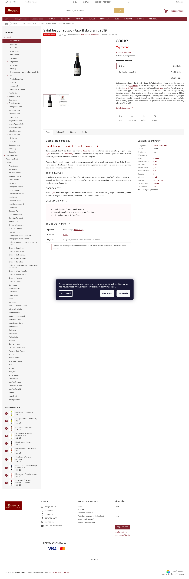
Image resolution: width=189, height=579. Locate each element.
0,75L (154, 168)
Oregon (13, 141)
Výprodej (12, 148)
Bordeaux (13, 48)
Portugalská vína (15, 107)
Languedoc (14, 61)
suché (154, 164)
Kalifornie (13, 138)
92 (153, 174)
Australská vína (15, 127)
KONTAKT (86, 2)
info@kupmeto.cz (51, 506)
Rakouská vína (14, 114)
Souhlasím (123, 293)
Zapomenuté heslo (122, 535)
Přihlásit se (122, 527)
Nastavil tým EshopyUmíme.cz (172, 574)
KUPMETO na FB (51, 518)
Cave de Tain (128, 88)
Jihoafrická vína (15, 131)
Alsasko (13, 82)
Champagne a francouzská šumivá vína (24, 72)
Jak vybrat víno (12, 155)
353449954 (49, 510)
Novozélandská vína (16, 124)
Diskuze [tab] (73, 132)
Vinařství (94, 559)
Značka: (109, 34)
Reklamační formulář (86, 519)
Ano (154, 186)
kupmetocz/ (49, 522)
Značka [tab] (84, 132)
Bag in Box (14, 65)
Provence (13, 58)
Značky (9, 162)
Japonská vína (14, 145)
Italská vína (13, 93)
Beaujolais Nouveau (17, 89)
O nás (75, 2)
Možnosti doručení (123, 53)
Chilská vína (13, 117)
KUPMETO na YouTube (53, 526)
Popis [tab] (48, 132)
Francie (155, 183)
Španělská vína (15, 103)
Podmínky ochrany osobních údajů (91, 516)
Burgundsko (14, 51)
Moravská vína (14, 96)
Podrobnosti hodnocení (90, 35)
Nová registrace (121, 532)
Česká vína (13, 100)
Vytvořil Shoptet (177, 571)
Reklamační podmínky (86, 522)
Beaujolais (14, 44)
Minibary (13, 68)
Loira (11, 75)
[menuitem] (7, 19)
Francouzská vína (15, 41)
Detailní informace (123, 108)
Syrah (160, 88)
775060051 (49, 514)
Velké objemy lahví (17, 79)
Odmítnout (107, 293)
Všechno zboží (12, 159)
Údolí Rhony (14, 54)
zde (113, 286)
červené (155, 158)
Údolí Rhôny (133, 85)
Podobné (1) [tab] (60, 132)
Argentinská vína (15, 120)
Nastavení (66, 293)
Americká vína (14, 134)
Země (8, 37)
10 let (154, 161)
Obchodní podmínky (103, 2)
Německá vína (14, 110)
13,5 (154, 171)
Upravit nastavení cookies (59, 572)
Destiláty (12, 152)
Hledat (119, 11)
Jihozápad (14, 86)
